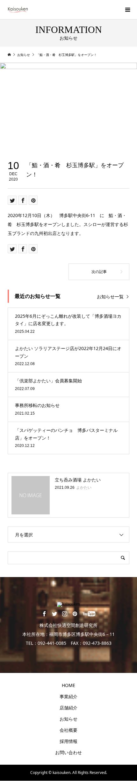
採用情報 (68, 741)
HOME (68, 685)
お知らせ (68, 719)
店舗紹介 (68, 708)
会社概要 (68, 730)
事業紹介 (68, 696)
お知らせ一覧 (110, 296)
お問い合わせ (68, 752)
